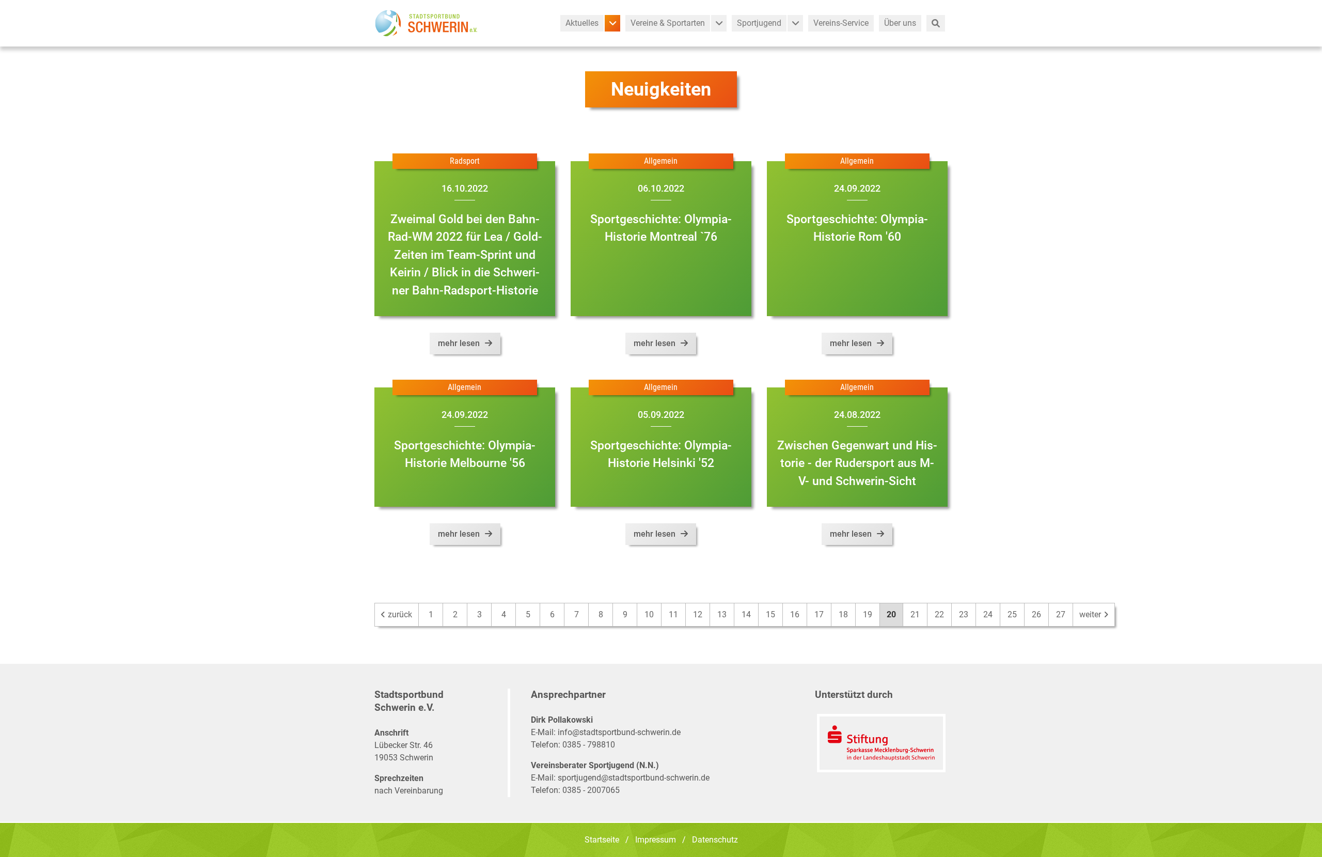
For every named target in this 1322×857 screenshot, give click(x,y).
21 (915, 614)
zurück (399, 614)
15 (770, 614)
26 (1036, 614)
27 (1060, 614)
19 (867, 614)
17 (819, 614)
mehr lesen (459, 343)
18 (843, 614)
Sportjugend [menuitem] (759, 23)
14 (746, 614)
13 (722, 614)
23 (963, 614)
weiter (1091, 614)
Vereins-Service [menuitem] (841, 23)
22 (939, 614)
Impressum (655, 840)
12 (697, 614)
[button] (612, 23)
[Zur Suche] (935, 23)
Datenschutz (715, 840)
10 (649, 614)
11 (673, 614)
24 (988, 614)
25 (1012, 614)
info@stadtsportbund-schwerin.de (619, 732)
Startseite (602, 840)
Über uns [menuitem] (900, 23)
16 (794, 614)
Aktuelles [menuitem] (582, 23)
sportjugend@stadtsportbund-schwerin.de (634, 778)
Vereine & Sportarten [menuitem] (668, 23)
